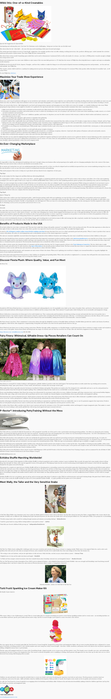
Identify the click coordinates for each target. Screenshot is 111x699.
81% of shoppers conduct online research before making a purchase (26, 231)
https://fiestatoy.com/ (6, 332)
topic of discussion (36, 246)
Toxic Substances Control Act (81, 244)
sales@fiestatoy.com (17, 332)
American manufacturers (80, 238)
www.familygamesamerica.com (8, 697)
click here (13, 73)
